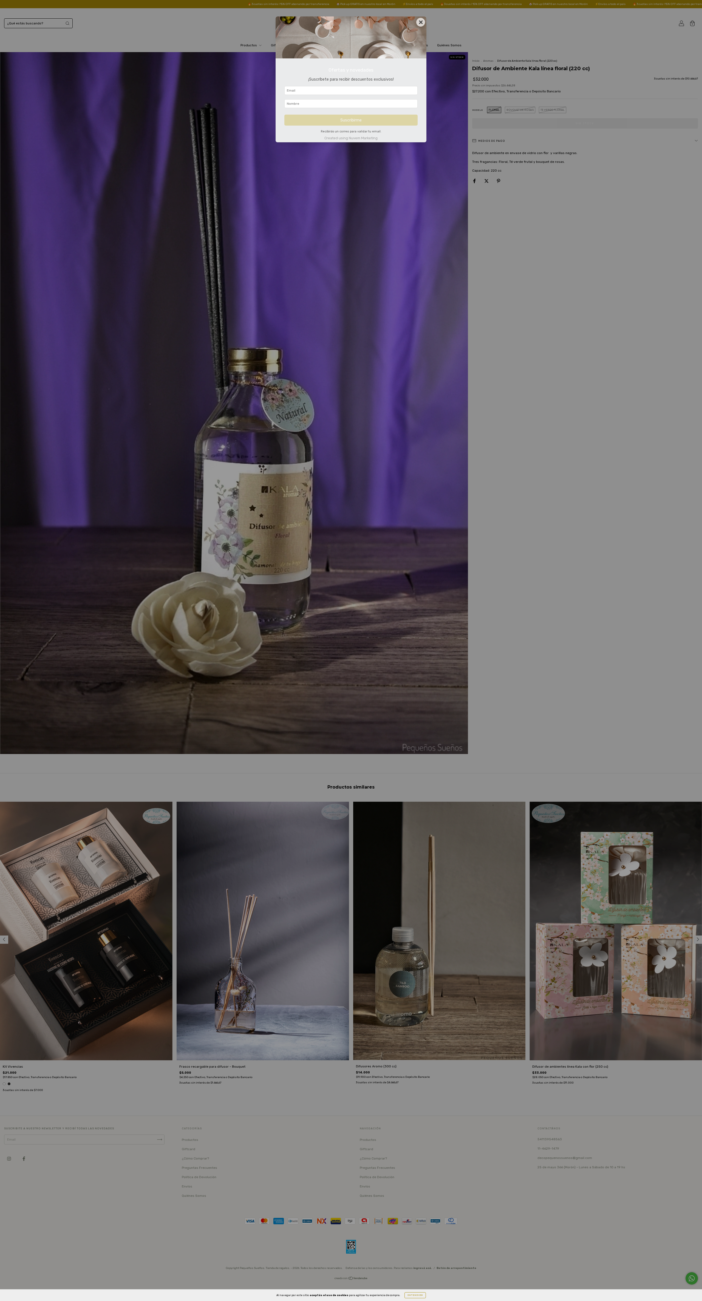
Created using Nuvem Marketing (351, 138)
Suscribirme (351, 120)
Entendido (415, 1295)
